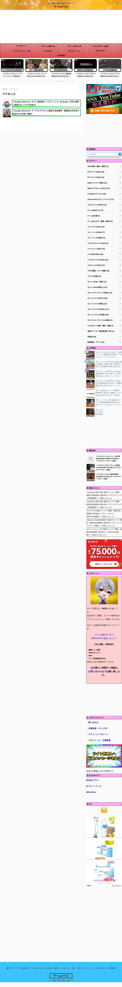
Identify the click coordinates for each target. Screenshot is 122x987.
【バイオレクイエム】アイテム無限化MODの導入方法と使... (85, 75)
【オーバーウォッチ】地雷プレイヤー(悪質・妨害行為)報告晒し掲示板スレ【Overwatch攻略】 (104, 532)
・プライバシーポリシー (97, 734)
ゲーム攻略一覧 (49, 46)
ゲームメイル (61, 6)
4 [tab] (58, 81)
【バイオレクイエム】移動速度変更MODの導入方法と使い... (37, 75)
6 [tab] (63, 81)
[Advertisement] (61, 26)
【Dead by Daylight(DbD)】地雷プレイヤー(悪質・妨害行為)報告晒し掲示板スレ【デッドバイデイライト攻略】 (104, 523)
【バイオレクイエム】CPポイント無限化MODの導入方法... (61, 75)
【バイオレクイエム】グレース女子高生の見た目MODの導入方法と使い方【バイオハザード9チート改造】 (108, 458)
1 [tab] (51, 81)
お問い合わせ (100, 50)
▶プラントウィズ (93, 786)
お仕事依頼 (61, 55)
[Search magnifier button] (119, 154)
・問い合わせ (92, 722)
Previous (3, 70)
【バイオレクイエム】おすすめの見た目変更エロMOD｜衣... (110, 75)
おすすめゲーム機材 (101, 46)
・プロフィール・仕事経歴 (98, 740)
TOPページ (23, 46)
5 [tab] (60, 81)
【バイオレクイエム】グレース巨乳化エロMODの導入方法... (12, 75)
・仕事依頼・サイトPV (96, 728)
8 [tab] (67, 81)
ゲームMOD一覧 (75, 46)
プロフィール (75, 51)
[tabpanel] (12, 69)
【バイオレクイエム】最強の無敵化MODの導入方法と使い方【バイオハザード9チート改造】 (108, 476)
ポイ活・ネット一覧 (23, 51)
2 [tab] (53, 81)
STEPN (49, 51)
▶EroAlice (91, 792)
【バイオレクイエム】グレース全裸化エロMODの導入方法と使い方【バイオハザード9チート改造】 (108, 467)
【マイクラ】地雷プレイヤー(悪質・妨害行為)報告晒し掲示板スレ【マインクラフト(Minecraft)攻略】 (103, 513)
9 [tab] (70, 81)
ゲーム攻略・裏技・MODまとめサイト (61, 980)
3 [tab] (55, 81)
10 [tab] (72, 81)
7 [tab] (65, 81)
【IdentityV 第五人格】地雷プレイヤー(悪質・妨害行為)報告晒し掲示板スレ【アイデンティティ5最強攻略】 (104, 495)
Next (119, 70)
